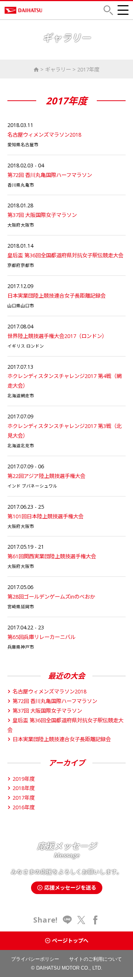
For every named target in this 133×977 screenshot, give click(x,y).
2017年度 (88, 69)
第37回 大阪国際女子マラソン (42, 214)
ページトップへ (70, 940)
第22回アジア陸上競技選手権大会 (46, 475)
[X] (81, 920)
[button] (108, 10)
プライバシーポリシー (35, 959)
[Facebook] (95, 920)
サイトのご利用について (95, 959)
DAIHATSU (47, 10)
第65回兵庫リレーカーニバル (41, 636)
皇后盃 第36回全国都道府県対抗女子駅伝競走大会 (65, 255)
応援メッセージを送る (70, 887)
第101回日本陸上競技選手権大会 (45, 516)
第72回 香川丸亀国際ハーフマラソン (49, 174)
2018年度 (24, 788)
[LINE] (67, 920)
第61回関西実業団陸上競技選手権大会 (51, 556)
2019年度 (24, 778)
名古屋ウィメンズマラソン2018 (44, 134)
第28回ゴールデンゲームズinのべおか (51, 596)
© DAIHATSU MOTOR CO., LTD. (66, 968)
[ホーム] (36, 69)
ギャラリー (58, 69)
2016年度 (24, 807)
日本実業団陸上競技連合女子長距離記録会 (56, 295)
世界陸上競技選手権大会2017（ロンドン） (57, 335)
